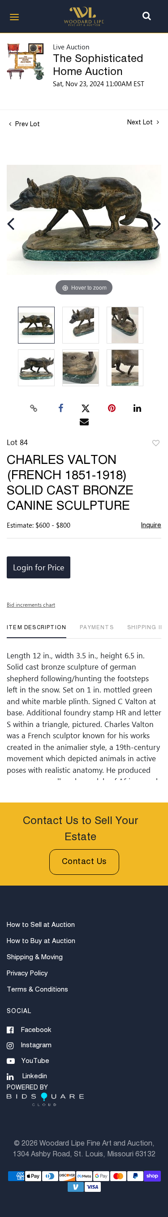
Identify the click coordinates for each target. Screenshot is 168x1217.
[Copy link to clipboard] (33, 408)
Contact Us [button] (84, 862)
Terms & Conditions (37, 989)
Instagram (36, 1045)
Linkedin (34, 1076)
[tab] (36, 631)
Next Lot (141, 122)
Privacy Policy (27, 973)
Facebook (36, 1030)
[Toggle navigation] (14, 17)
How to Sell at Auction (41, 925)
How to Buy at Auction (41, 941)
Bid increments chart (31, 604)
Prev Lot (26, 124)
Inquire (151, 525)
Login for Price (38, 567)
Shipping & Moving (35, 957)
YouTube (35, 1061)
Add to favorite (156, 443)
